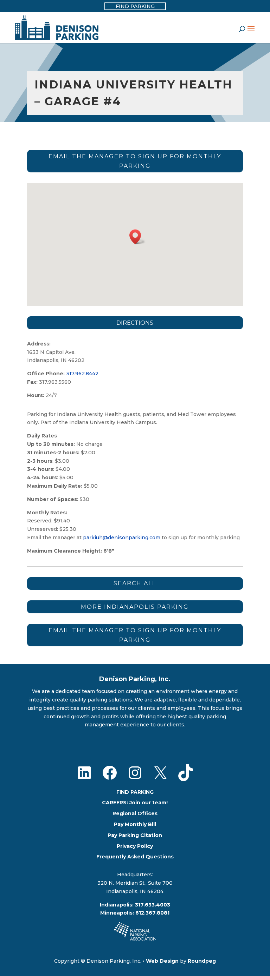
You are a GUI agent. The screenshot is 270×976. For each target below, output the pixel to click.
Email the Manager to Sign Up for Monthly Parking (135, 161)
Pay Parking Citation (135, 835)
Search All (135, 583)
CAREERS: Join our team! (135, 802)
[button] (137, 236)
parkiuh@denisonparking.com (121, 537)
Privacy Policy (135, 846)
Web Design (162, 961)
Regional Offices (135, 813)
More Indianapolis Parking (135, 607)
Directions (134, 322)
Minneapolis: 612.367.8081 (134, 913)
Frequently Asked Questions (135, 856)
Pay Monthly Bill (135, 824)
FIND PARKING (135, 792)
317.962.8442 (83, 373)
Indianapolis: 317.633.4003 (135, 905)
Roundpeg (202, 961)
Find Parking (135, 6)
